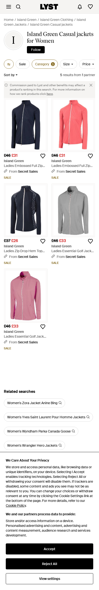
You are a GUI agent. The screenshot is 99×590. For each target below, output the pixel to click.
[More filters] (9, 64)
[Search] (18, 6)
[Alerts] (80, 7)
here (50, 94)
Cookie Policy (16, 505)
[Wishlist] (90, 7)
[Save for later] (43, 156)
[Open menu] (8, 6)
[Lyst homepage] (49, 7)
